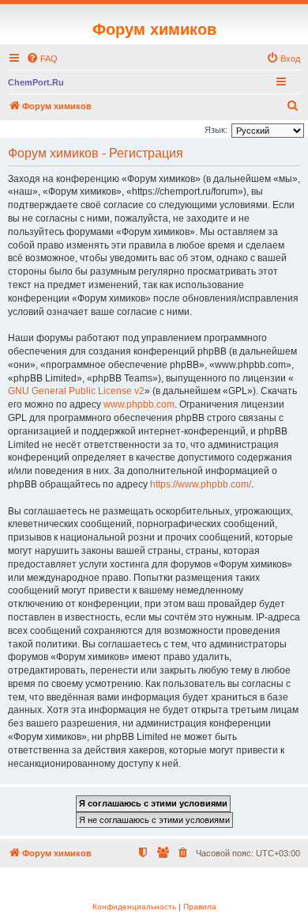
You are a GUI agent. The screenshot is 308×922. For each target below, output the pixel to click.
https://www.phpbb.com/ (200, 484)
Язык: (216, 130)
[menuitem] (42, 58)
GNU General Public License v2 (76, 390)
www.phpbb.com (139, 404)
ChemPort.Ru (36, 82)
